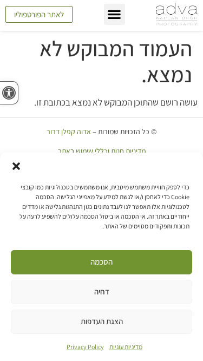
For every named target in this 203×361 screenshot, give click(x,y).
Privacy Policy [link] (85, 347)
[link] (9, 92)
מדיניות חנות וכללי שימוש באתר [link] (102, 151)
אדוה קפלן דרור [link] (69, 131)
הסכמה (101, 262)
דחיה (101, 291)
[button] (16, 166)
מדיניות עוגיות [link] (125, 347)
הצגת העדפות (102, 321)
